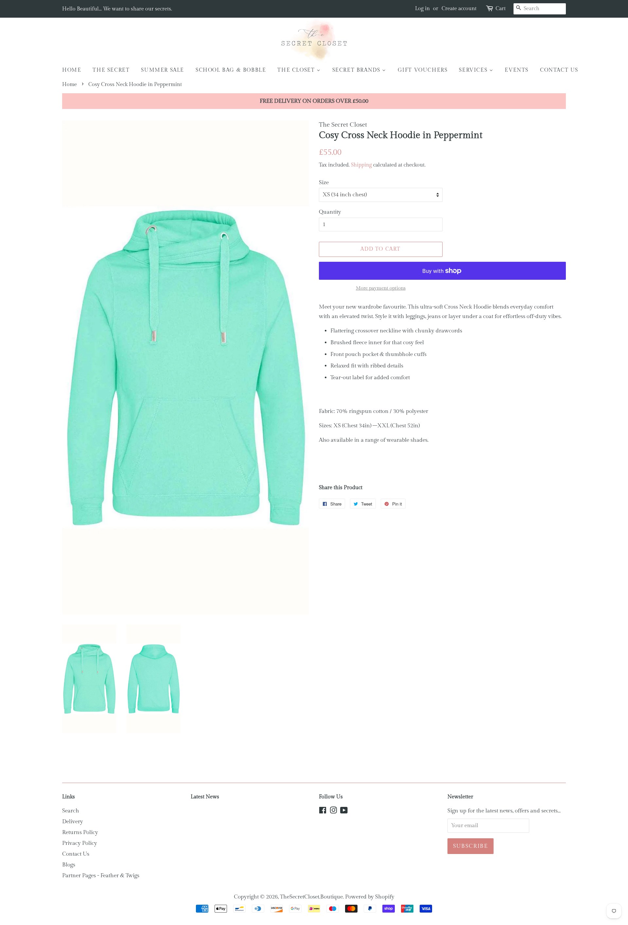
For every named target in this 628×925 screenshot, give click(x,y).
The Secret (111, 70)
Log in (422, 9)
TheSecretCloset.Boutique (311, 897)
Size (324, 182)
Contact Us (75, 854)
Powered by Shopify (369, 897)
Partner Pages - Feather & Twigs (100, 875)
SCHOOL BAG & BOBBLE (231, 70)
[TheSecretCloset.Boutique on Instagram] (333, 811)
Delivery (72, 821)
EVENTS (517, 70)
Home (71, 70)
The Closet (297, 70)
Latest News (205, 797)
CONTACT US (559, 70)
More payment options (381, 288)
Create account (459, 9)
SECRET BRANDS (357, 70)
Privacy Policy (79, 843)
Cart (501, 9)
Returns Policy (80, 832)
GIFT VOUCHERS (423, 70)
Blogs (68, 865)
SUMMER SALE (162, 70)
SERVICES (474, 70)
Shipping (361, 165)
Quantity (330, 212)
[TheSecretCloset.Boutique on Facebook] (322, 811)
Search (70, 811)
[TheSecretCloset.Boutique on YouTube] (344, 811)
